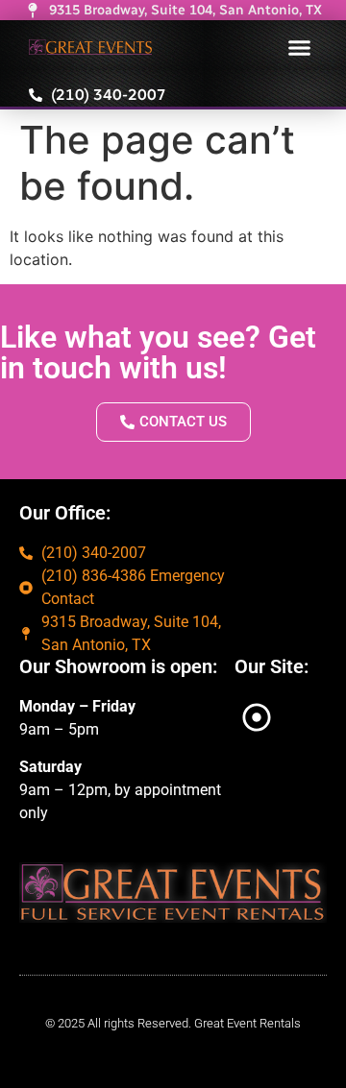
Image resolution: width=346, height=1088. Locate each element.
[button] (300, 47)
